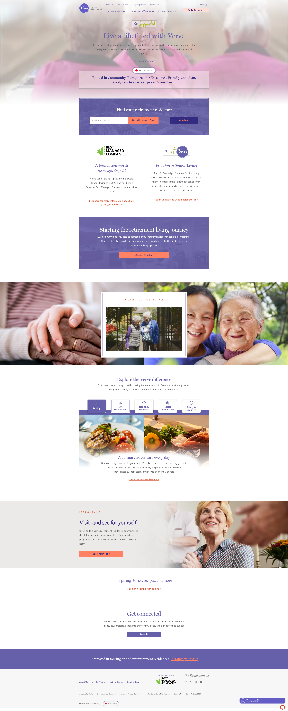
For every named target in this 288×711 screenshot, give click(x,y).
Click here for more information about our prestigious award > (111, 202)
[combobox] (109, 120)
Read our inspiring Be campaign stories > (176, 199)
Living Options (166, 11)
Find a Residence (196, 10)
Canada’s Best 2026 (193, 694)
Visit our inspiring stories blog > (144, 588)
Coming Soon (133, 682)
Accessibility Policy (86, 694)
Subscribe (144, 634)
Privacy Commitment (136, 694)
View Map (184, 120)
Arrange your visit (184, 659)
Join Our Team (123, 5)
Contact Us (154, 5)
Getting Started (114, 11)
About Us (109, 5)
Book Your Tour (101, 553)
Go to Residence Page (143, 120)
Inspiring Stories (139, 5)
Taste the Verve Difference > (144, 479)
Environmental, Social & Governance (111, 694)
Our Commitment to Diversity (158, 694)
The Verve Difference (140, 11)
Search (201, 4)
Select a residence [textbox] (100, 120)
